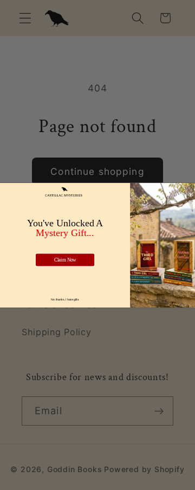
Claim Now (65, 259)
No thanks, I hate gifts (65, 298)
